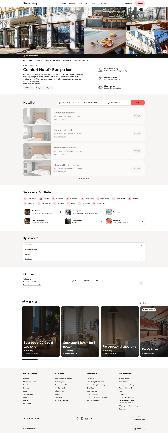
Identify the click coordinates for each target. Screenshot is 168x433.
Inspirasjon (27, 403)
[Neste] (49, 116)
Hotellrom (38, 60)
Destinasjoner (60, 382)
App (120, 391)
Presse (25, 400)
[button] (37, 116)
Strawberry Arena (29, 382)
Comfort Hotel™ (61, 385)
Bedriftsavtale (92, 391)
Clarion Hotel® (60, 391)
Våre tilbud (87, 60)
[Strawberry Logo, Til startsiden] (30, 3)
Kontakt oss (123, 382)
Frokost (26, 388)
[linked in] (86, 418)
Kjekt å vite (67, 60)
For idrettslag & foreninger (96, 385)
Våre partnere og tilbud (95, 400)
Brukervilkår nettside (126, 397)
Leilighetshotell (92, 394)
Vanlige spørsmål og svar (128, 385)
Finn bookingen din (126, 388)
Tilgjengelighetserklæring (128, 406)
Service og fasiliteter (52, 60)
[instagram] (82, 418)
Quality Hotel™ (60, 388)
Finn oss (77, 60)
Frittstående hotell (61, 400)
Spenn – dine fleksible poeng (97, 397)
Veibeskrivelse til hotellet (32, 285)
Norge (31, 65)
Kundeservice (124, 379)
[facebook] (77, 418)
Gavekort (90, 379)
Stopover (58, 397)
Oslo (37, 65)
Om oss (26, 379)
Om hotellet (27, 60)
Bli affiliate (90, 388)
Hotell (25, 65)
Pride (25, 391)
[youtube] (91, 418)
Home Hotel (59, 394)
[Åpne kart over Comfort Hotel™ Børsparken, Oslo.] (141, 283)
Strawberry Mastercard (95, 382)
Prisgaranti (123, 394)
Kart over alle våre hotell (63, 379)
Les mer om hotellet (30, 84)
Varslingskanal (28, 394)
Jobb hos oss (28, 397)
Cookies (122, 409)
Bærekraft (27, 385)
